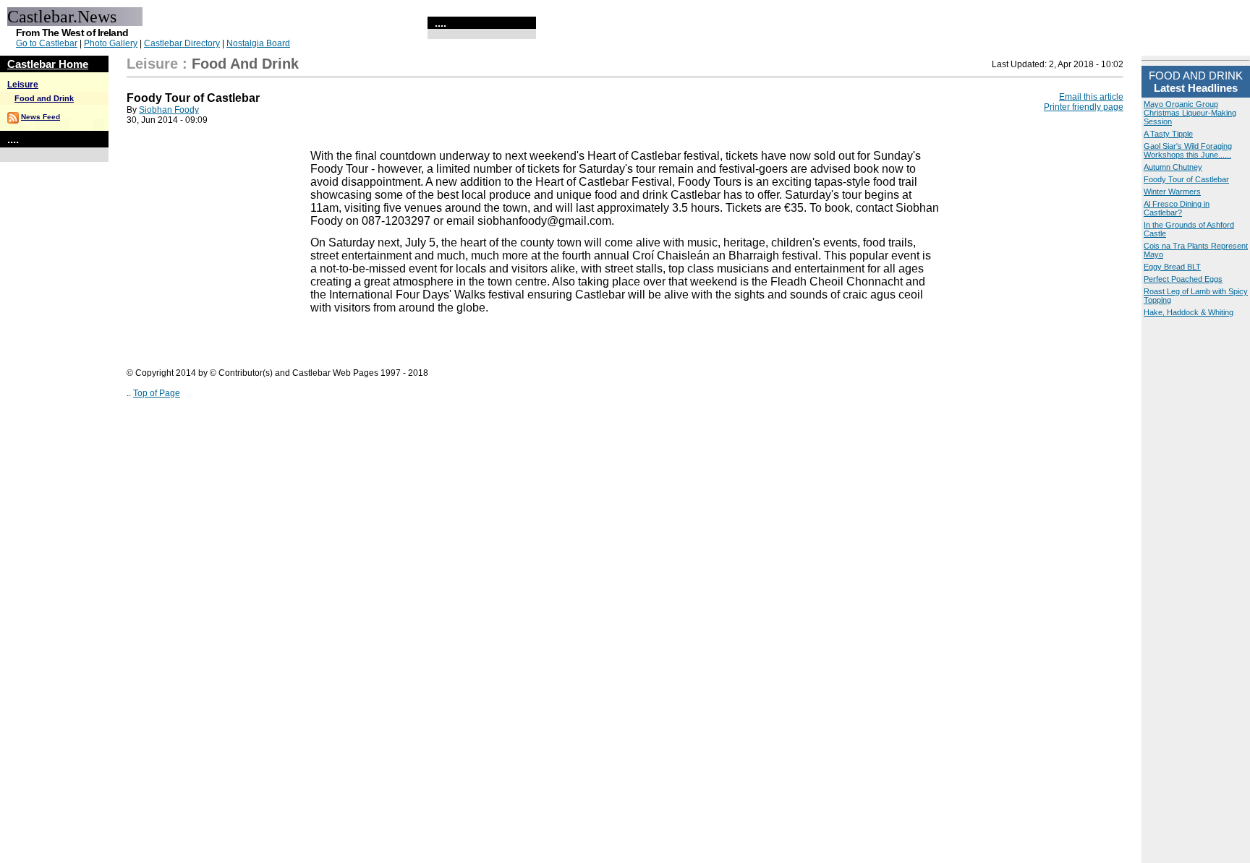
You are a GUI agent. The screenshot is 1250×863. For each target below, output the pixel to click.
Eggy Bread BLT (1172, 266)
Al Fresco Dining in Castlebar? (1176, 208)
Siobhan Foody (169, 110)
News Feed (40, 117)
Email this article (1091, 97)
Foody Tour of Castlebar (1186, 179)
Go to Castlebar (46, 43)
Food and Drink (44, 98)
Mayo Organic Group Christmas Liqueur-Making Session (1190, 113)
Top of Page (156, 393)
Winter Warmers (1172, 191)
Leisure (22, 85)
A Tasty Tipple (1168, 133)
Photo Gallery (110, 43)
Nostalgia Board (258, 43)
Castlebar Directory (182, 43)
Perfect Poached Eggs (1183, 279)
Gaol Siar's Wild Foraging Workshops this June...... (1188, 150)
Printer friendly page (1083, 107)
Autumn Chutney (1173, 167)
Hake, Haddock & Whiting (1188, 312)
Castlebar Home (47, 64)
